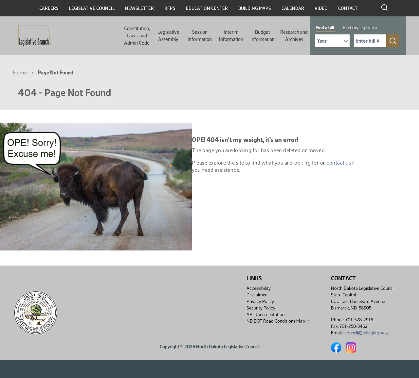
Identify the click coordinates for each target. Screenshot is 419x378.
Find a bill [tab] (325, 27)
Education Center (207, 8)
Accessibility (258, 288)
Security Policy (260, 308)
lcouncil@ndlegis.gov (363, 333)
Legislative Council (92, 8)
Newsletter (139, 8)
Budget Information (262, 35)
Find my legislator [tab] (360, 27)
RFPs (169, 8)
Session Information (200, 35)
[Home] (32, 36)
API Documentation (265, 314)
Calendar (293, 8)
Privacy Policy (260, 301)
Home (20, 73)
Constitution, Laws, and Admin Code (137, 36)
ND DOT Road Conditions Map (275, 321)
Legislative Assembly (168, 35)
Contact (347, 8)
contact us (338, 163)
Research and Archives (294, 35)
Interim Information (231, 35)
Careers (49, 8)
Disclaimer (256, 295)
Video (321, 8)
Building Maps (254, 8)
